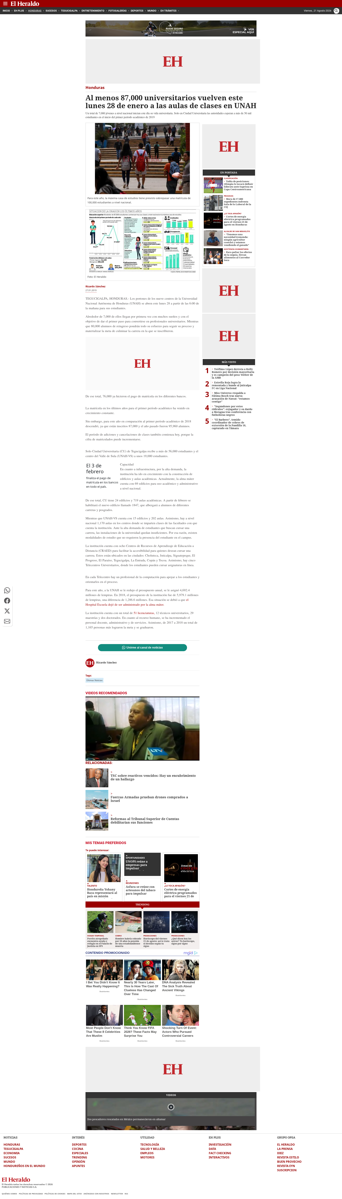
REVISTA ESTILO (288, 1157)
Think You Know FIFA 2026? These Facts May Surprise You (140, 1031)
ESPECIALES (80, 1153)
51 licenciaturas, (144, 613)
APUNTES (78, 1166)
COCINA (77, 1149)
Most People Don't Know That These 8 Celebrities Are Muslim (103, 1031)
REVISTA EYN (286, 1166)
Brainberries (104, 991)
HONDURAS (12, 1145)
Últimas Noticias (94, 680)
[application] (143, 729)
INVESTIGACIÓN (220, 1145)
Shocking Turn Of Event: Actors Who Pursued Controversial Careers (179, 1031)
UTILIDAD (147, 1137)
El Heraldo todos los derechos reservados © (27, 1184)
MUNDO (9, 1162)
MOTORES (147, 1157)
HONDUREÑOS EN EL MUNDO (24, 1166)
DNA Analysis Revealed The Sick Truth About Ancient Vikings (178, 986)
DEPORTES (79, 1145)
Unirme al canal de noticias (144, 647)
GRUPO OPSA (286, 1137)
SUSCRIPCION (287, 1170)
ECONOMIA (12, 1153)
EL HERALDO (286, 1145)
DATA (212, 1149)
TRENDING (79, 1157)
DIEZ (280, 1153)
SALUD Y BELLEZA (152, 1149)
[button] (7, 590)
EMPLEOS (147, 1153)
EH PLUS (215, 1137)
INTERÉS (78, 1137)
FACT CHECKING (220, 1153)
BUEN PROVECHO (289, 1162)
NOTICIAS (10, 1137)
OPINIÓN (78, 1162)
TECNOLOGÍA (149, 1145)
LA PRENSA (285, 1149)
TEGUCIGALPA (13, 1149)
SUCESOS (10, 1157)
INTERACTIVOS (219, 1157)
